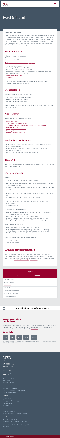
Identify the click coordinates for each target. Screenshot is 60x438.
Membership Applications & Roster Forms (14, 390)
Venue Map (9, 77)
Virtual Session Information (10, 287)
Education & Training (8, 405)
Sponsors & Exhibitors (9, 282)
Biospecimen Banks (8, 423)
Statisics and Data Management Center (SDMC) (15, 421)
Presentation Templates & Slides (11, 402)
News (4, 377)
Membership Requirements (10, 388)
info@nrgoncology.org (7, 373)
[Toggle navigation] (56, 4)
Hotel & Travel (7, 285)
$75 (19, 337)
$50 (12, 337)
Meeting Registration (9, 279)
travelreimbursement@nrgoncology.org (26, 260)
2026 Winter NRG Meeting (28, 275)
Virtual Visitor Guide (12, 121)
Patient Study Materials (9, 411)
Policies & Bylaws (7, 403)
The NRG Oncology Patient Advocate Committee (15, 413)
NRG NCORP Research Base (10, 426)
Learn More (34, 329)
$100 (26, 337)
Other (34, 337)
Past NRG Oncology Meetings (16, 275)
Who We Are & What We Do (10, 419)
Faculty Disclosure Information (11, 293)
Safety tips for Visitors (12, 127)
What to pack (10, 131)
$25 (5, 337)
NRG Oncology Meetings (9, 379)
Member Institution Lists (9, 392)
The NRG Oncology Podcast (10, 400)
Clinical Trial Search (8, 398)
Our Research (6, 380)
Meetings (7, 275)
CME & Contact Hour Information (12, 290)
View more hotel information (14, 75)
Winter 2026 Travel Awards (10, 296)
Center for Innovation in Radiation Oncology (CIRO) (16, 425)
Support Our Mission (8, 382)
